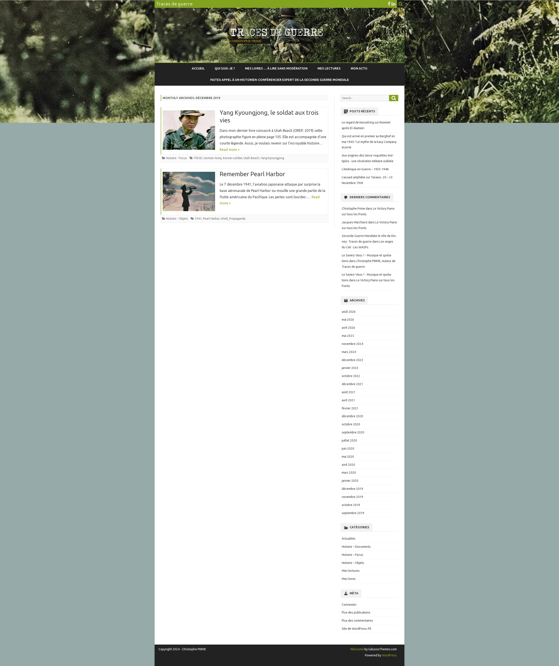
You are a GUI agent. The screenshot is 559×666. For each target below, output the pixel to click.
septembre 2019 (353, 513)
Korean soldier (232, 158)
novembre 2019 (352, 497)
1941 (198, 218)
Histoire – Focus (352, 554)
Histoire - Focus (176, 158)
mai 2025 (348, 335)
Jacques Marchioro (354, 222)
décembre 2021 (352, 384)
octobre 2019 (351, 505)
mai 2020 (348, 456)
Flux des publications (356, 612)
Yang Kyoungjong (272, 158)
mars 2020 (349, 472)
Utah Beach (251, 158)
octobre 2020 (351, 424)
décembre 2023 (352, 360)
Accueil (198, 68)
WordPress (389, 655)
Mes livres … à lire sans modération (276, 68)
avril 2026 (348, 327)
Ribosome (357, 649)
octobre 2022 (351, 376)
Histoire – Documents (356, 546)
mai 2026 (348, 319)
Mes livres (349, 579)
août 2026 (348, 311)
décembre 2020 (352, 416)
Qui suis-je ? (225, 68)
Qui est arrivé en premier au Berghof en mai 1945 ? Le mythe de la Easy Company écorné (369, 141)
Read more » (230, 149)
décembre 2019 (352, 488)
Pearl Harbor (211, 218)
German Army (213, 158)
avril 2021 (348, 400)
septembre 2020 (353, 432)
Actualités (348, 538)
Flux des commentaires (357, 620)
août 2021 (348, 392)
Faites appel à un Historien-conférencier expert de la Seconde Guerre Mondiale (279, 80)
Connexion (349, 604)
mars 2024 (349, 352)
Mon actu (359, 68)
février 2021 (350, 408)
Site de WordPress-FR (356, 628)
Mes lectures (329, 68)
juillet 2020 (349, 440)
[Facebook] (389, 3)
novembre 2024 (352, 344)
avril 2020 (348, 464)
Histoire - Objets (177, 218)
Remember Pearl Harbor (252, 173)
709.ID (197, 158)
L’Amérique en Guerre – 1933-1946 (365, 169)
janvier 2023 (350, 368)
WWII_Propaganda (233, 218)
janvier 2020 (350, 480)
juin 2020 (348, 448)
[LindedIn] (393, 3)
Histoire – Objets (353, 563)
